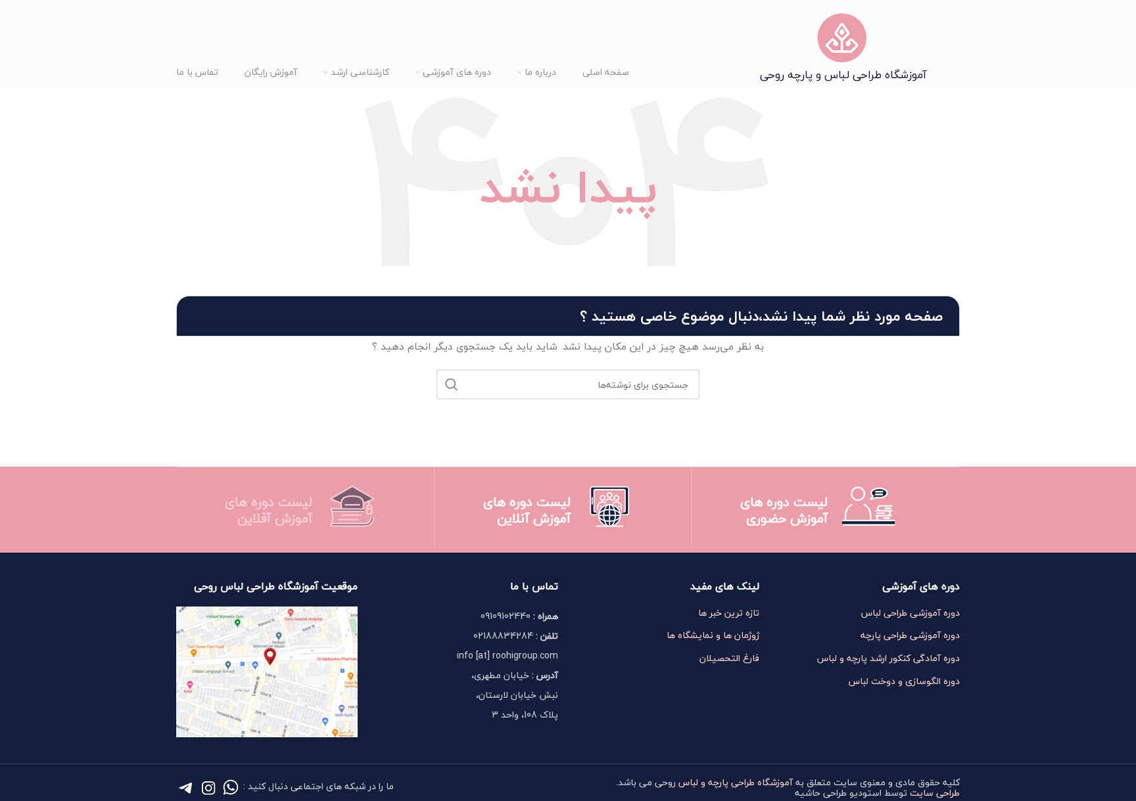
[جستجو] (452, 384)
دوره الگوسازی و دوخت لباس (904, 681)
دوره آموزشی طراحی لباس (910, 613)
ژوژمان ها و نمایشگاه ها (713, 635)
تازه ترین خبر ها (728, 613)
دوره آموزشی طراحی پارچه (910, 635)
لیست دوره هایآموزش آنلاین (527, 510)
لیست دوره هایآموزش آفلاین (268, 510)
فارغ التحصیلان (729, 658)
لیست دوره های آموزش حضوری (784, 510)
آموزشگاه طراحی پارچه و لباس (735, 782)
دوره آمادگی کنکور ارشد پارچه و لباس (888, 658)
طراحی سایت (935, 793)
